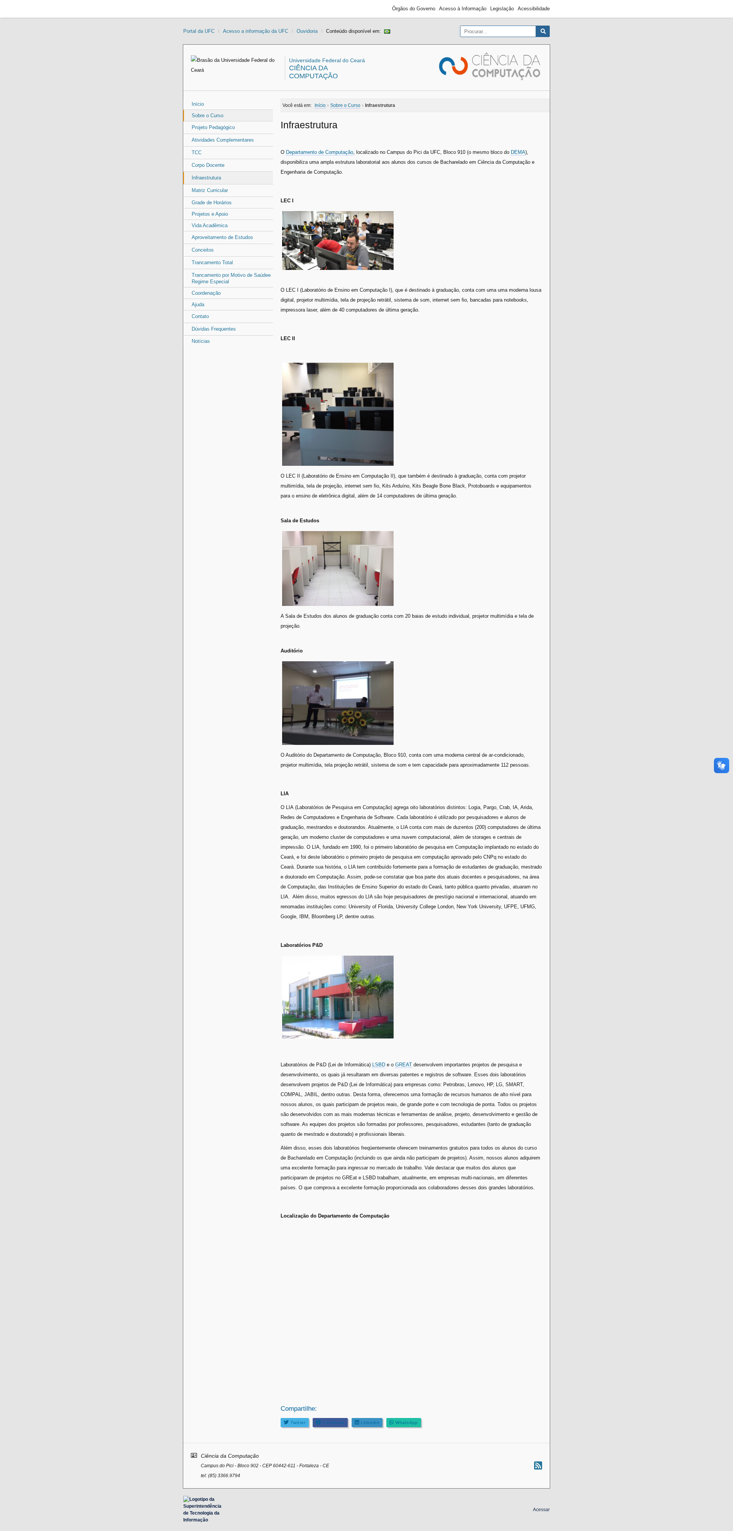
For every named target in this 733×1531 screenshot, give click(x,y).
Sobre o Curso (207, 115)
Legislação (502, 8)
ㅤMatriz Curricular (210, 190)
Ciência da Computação (313, 72)
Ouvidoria (307, 31)
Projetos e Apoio (210, 214)
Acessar (541, 1509)
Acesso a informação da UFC (255, 31)
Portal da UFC (199, 31)
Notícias (201, 341)
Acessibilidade (534, 8)
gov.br (197, 9)
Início (198, 104)
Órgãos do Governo (413, 8)
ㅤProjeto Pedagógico (213, 127)
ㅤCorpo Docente (208, 165)
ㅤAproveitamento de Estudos (222, 237)
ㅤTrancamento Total (212, 262)
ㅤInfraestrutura (206, 178)
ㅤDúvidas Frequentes (214, 329)
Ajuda (198, 304)
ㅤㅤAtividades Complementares (223, 140)
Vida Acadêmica (210, 225)
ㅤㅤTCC (197, 152)
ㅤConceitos (203, 250)
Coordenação (206, 293)
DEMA (518, 152)
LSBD (378, 1065)
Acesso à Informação (462, 8)
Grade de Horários (212, 202)
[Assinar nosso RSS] (538, 1465)
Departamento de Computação (319, 152)
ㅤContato (200, 316)
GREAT (403, 1065)
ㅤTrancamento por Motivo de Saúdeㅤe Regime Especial (231, 278)
